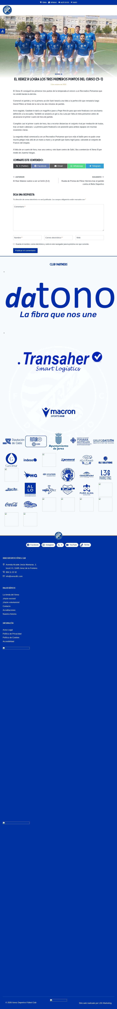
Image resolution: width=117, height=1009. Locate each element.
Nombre (18, 238)
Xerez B (58, 74)
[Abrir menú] (112, 10)
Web (78, 238)
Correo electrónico (53, 238)
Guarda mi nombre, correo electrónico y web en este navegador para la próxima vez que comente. (52, 244)
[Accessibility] (2, 31)
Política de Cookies (11, 637)
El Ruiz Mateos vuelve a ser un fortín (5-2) (31, 179)
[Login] (108, 10)
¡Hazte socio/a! (9, 598)
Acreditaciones (9, 610)
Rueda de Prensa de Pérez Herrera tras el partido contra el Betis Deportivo (82, 180)
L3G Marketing (105, 1003)
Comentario (19, 207)
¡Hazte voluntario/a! (11, 602)
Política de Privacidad (12, 634)
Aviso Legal (8, 630)
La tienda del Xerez (11, 595)
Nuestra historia (9, 614)
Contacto (6, 606)
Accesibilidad (8, 641)
